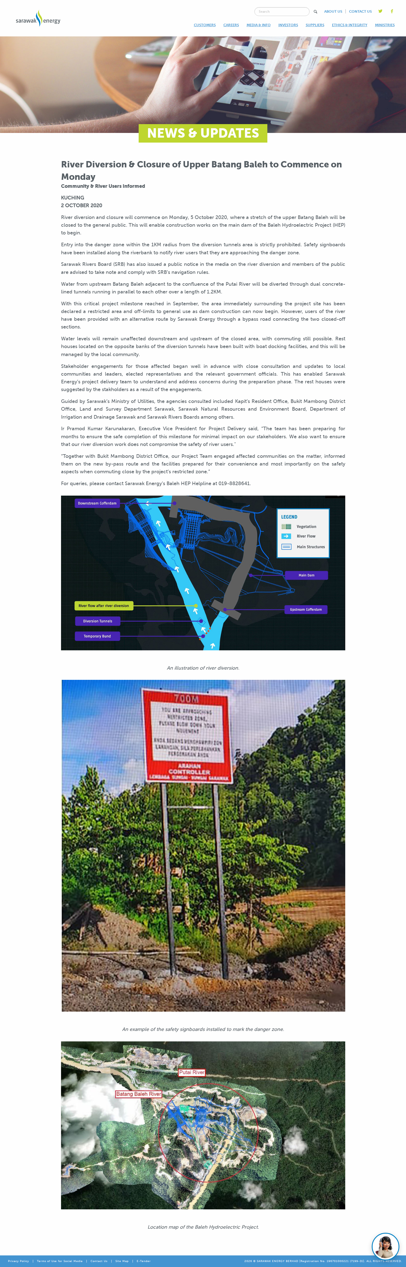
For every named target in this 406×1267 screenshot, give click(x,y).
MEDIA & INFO (259, 25)
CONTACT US (360, 11)
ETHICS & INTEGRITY (349, 25)
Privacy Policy (18, 1261)
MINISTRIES (385, 25)
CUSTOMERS (205, 25)
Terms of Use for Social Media (60, 1261)
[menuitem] (205, 25)
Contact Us (99, 1261)
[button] (315, 11)
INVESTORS (288, 25)
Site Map (122, 1261)
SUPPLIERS (315, 25)
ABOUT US (333, 11)
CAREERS (231, 25)
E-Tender (144, 1261)
